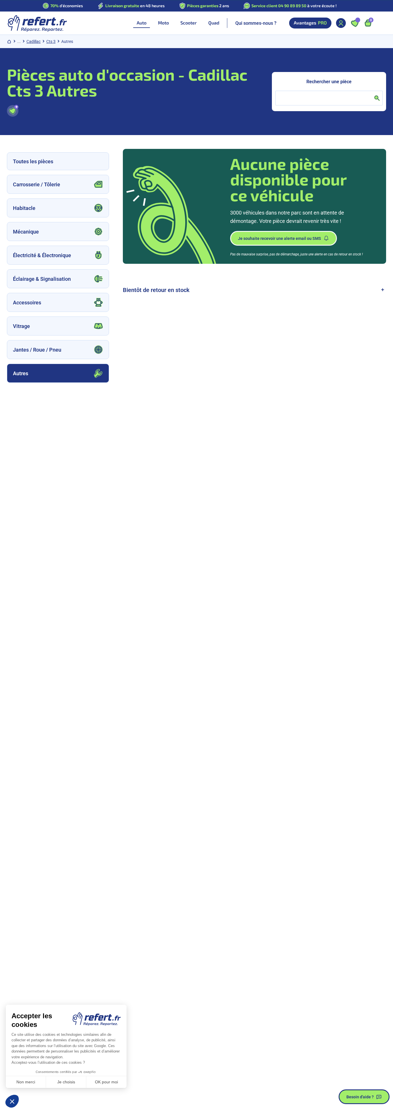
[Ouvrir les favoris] (354, 23)
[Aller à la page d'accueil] (37, 23)
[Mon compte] (341, 23)
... (19, 41)
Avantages (310, 23)
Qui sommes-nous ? (255, 23)
